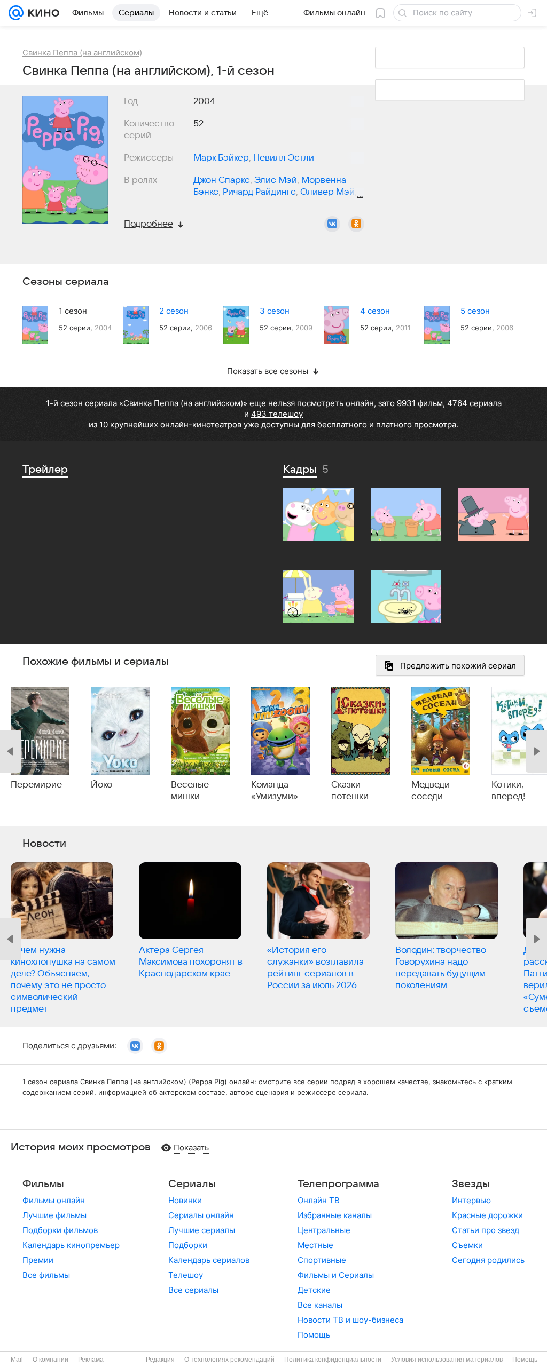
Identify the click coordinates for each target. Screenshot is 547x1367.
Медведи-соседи (432, 790)
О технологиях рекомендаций (229, 1359)
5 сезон (475, 311)
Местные (315, 1245)
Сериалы (192, 1184)
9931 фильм (420, 403)
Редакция (160, 1359)
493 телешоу (277, 414)
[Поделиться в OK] (356, 224)
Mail (17, 1359)
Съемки (467, 1245)
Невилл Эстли (283, 158)
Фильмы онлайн (53, 1200)
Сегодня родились (488, 1260)
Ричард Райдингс (259, 192)
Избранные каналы (335, 1215)
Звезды (471, 1184)
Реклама (91, 1359)
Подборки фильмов (60, 1230)
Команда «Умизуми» (274, 790)
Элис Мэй (275, 180)
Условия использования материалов (447, 1359)
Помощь (314, 1335)
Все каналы (320, 1305)
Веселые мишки (190, 790)
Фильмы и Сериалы (336, 1275)
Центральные (324, 1230)
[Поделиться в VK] (332, 224)
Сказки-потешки (350, 790)
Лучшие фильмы (54, 1215)
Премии (37, 1260)
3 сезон (275, 311)
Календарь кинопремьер (71, 1245)
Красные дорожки (487, 1215)
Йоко (101, 785)
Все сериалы (193, 1290)
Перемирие (36, 785)
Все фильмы (46, 1275)
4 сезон (375, 311)
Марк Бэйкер (221, 158)
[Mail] (16, 13)
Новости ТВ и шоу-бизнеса (350, 1320)
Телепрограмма (338, 1184)
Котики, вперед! (508, 790)
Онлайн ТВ (319, 1200)
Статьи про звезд (485, 1230)
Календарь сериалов (208, 1260)
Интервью (471, 1200)
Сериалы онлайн (201, 1215)
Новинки (185, 1200)
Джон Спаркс (221, 180)
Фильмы (43, 1184)
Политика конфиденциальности (332, 1359)
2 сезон (174, 311)
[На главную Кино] (41, 13)
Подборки (187, 1245)
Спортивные (322, 1260)
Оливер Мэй (327, 192)
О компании (50, 1359)
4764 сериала (474, 403)
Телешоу (185, 1275)
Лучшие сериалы (201, 1230)
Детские (314, 1290)
